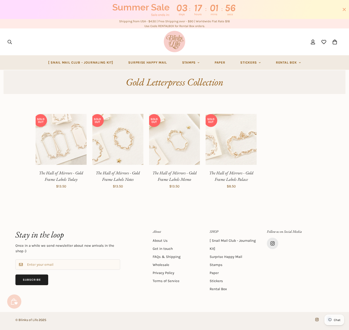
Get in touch (163, 248)
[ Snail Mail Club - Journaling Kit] (80, 62)
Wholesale (161, 265)
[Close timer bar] (344, 9)
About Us (160, 240)
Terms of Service (166, 281)
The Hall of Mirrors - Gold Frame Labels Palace (231, 176)
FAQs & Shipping (166, 257)
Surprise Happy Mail (147, 62)
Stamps (189, 62)
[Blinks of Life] (174, 41)
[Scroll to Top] (339, 304)
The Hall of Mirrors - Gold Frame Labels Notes (118, 176)
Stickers (248, 62)
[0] (334, 41)
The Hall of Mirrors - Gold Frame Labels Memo (174, 176)
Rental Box (286, 62)
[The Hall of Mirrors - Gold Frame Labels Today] (61, 139)
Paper (220, 62)
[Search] (10, 42)
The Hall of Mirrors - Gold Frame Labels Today (61, 176)
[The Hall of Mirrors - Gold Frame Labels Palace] (231, 139)
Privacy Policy (163, 273)
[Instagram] (272, 243)
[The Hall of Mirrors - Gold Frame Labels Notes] (117, 139)
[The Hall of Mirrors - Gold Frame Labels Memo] (174, 139)
